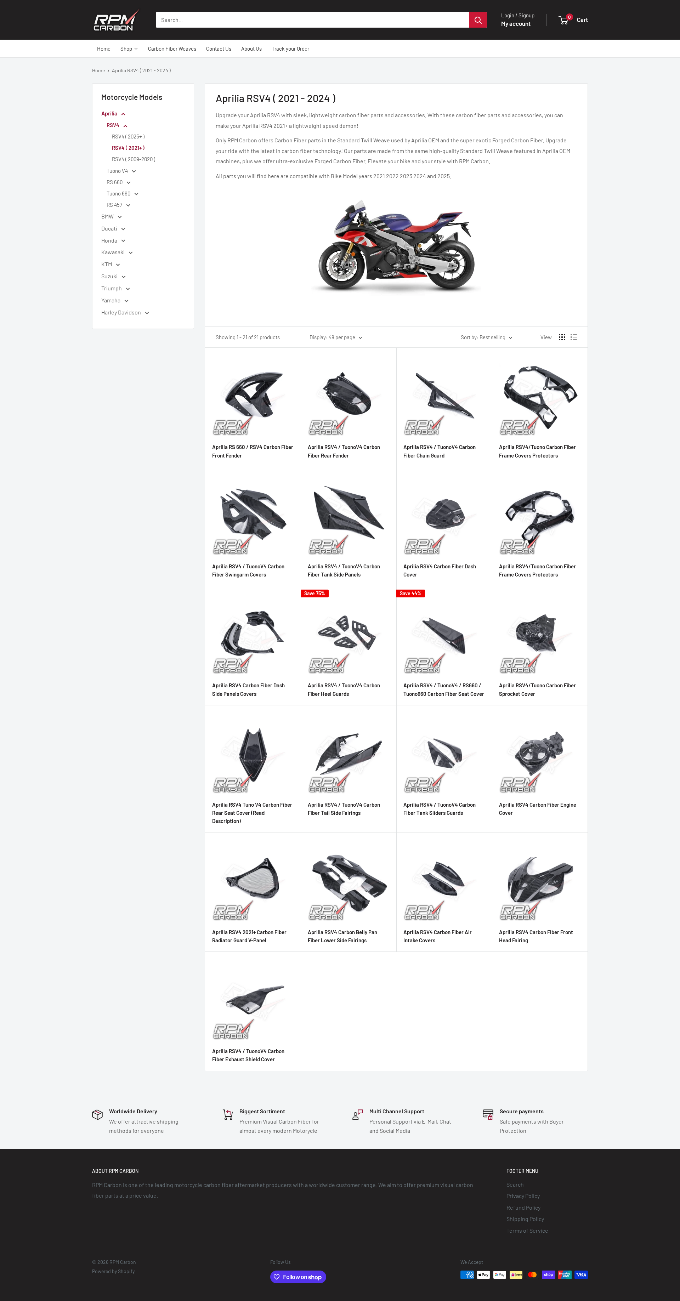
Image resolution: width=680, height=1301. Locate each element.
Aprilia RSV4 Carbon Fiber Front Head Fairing (536, 936)
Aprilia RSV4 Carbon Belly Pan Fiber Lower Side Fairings (342, 936)
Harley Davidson (121, 312)
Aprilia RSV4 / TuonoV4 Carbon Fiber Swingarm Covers (248, 570)
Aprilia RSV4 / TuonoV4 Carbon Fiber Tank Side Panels (344, 570)
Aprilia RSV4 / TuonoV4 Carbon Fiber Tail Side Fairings (344, 808)
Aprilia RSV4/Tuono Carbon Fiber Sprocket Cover (537, 689)
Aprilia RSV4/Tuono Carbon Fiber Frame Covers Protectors (537, 451)
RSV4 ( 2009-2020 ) (133, 159)
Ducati (109, 228)
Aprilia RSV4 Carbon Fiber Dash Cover (439, 570)
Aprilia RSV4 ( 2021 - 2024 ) (141, 70)
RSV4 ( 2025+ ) (128, 136)
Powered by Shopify (113, 1271)
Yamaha (111, 300)
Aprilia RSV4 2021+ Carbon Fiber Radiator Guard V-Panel (249, 936)
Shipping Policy (525, 1218)
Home (98, 70)
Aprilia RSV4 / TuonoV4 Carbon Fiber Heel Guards (344, 689)
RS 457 (115, 204)
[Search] (478, 20)
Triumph (112, 288)
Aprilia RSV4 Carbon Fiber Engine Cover (537, 808)
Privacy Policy (523, 1195)
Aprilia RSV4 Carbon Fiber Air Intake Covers (437, 936)
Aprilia (109, 113)
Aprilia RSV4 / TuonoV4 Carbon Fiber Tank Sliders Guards (439, 808)
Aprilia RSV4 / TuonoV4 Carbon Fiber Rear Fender (344, 451)
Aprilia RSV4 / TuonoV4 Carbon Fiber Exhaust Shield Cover (248, 1055)
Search (515, 1184)
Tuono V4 (118, 170)
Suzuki (110, 276)
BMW (108, 216)
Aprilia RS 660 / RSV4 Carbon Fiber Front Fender (252, 451)
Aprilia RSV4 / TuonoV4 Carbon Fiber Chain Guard (439, 451)
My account (516, 23)
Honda (109, 240)
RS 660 (115, 182)
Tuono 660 (119, 193)
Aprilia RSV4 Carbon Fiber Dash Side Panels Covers (248, 689)
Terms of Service (527, 1230)
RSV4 (113, 125)
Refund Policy (523, 1207)
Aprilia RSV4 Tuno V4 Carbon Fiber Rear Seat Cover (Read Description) (252, 812)
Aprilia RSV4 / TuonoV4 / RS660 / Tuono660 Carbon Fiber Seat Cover (443, 689)
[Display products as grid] (562, 337)
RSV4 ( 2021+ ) (128, 147)
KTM (107, 264)
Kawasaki (113, 252)
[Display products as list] (574, 337)
